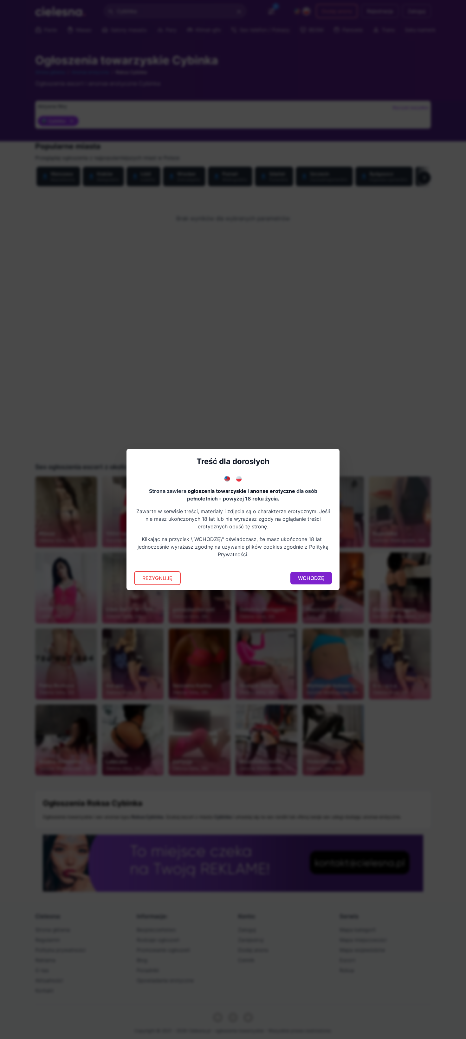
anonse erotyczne (272, 491)
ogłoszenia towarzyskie (217, 491)
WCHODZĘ (311, 578)
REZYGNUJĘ (157, 578)
